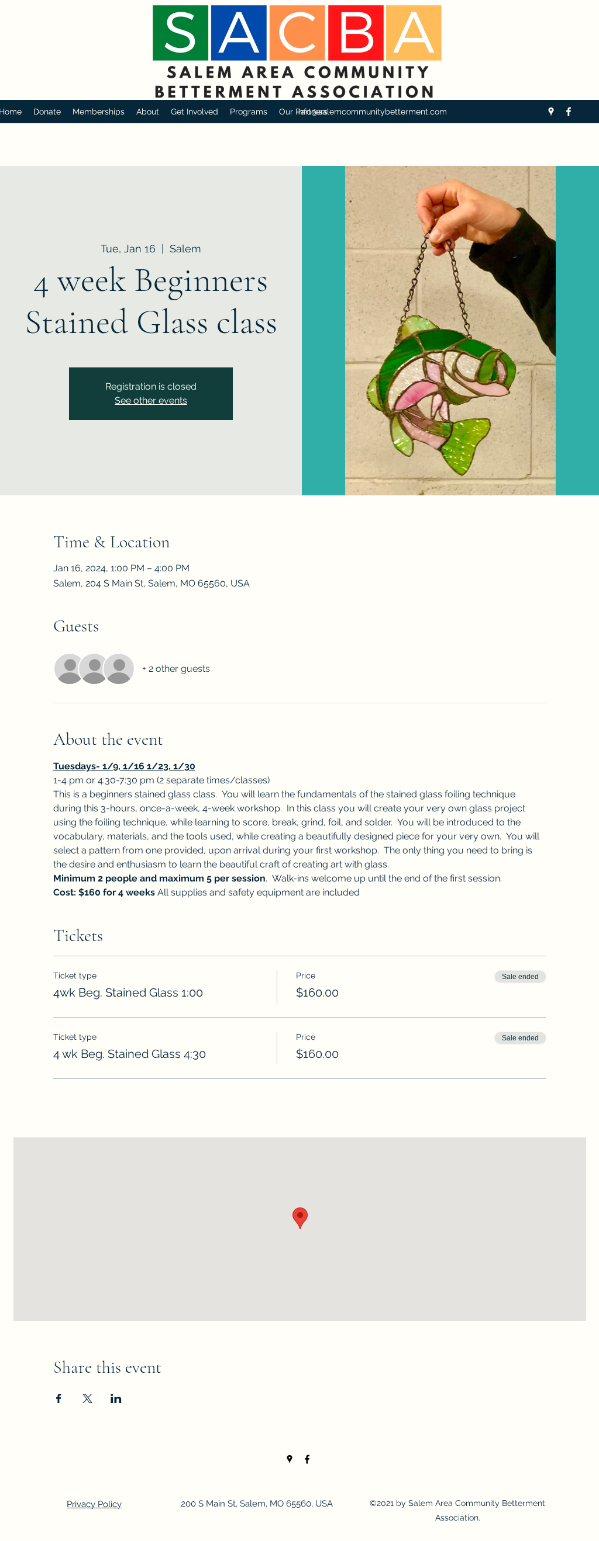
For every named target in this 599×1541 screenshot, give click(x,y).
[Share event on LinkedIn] (116, 1398)
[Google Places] (551, 111)
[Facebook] (568, 111)
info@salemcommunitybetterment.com (372, 111)
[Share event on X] (87, 1398)
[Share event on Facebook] (58, 1398)
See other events (151, 400)
